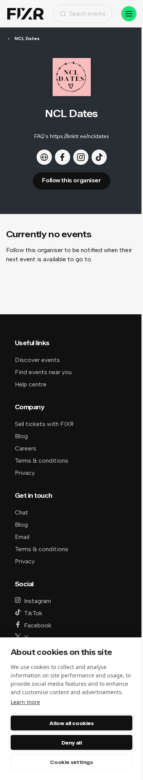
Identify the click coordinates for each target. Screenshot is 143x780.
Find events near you (43, 372)
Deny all (71, 743)
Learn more (25, 702)
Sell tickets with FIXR (44, 424)
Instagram (37, 601)
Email (22, 536)
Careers (25, 448)
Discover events (37, 359)
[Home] (25, 13)
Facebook (37, 625)
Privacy (25, 472)
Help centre (31, 384)
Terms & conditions (41, 460)
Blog (21, 436)
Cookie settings (71, 762)
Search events (87, 13)
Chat (21, 512)
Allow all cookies (71, 723)
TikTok (33, 613)
